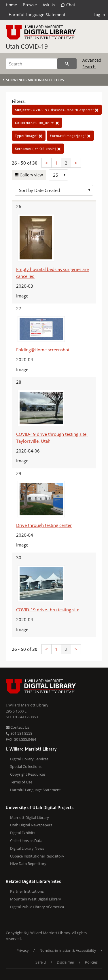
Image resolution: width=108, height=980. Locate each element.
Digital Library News (27, 848)
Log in (99, 14)
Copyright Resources (28, 774)
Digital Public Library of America (37, 906)
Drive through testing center (44, 525)
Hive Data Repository (28, 863)
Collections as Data (26, 840)
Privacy (22, 950)
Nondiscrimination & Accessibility (67, 950)
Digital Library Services (29, 759)
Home (11, 4)
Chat (70, 4)
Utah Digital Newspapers (31, 825)
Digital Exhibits (22, 832)
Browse (30, 4)
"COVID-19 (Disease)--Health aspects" (55, 110)
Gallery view (30, 175)
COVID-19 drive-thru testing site (47, 609)
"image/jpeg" (68, 135)
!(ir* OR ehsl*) (36, 148)
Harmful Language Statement (37, 14)
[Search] (67, 63)
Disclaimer (65, 962)
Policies (91, 962)
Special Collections (25, 766)
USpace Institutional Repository (37, 856)
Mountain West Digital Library (35, 899)
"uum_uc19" (35, 122)
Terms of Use (21, 782)
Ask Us (49, 4)
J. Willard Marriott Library (27, 705)
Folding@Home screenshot (42, 350)
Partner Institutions (27, 891)
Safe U (40, 962)
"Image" (27, 135)
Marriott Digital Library (29, 817)
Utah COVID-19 (27, 46)
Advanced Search (91, 63)
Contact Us (19, 727)
